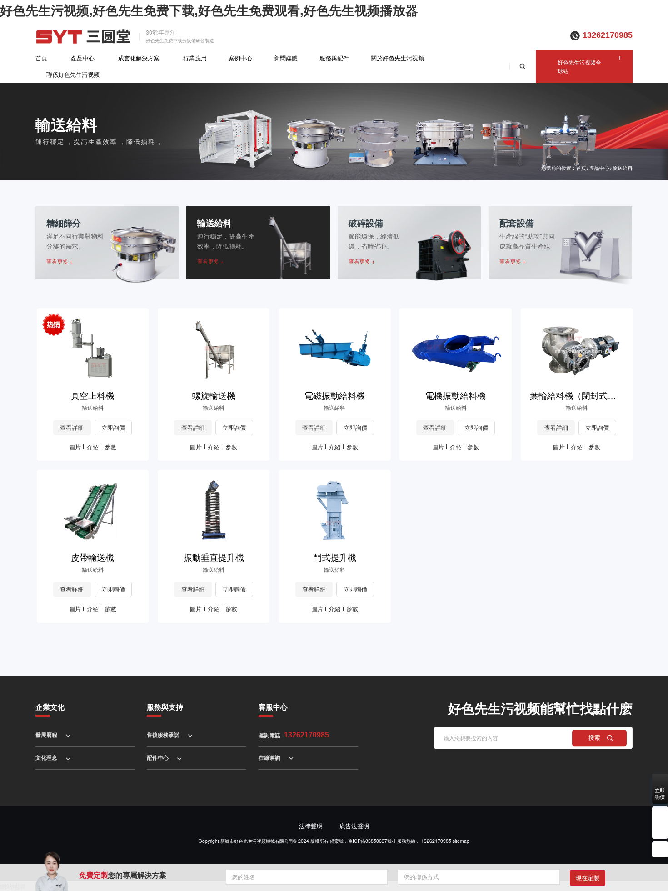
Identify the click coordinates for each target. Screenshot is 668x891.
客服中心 (273, 707)
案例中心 (240, 58)
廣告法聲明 (354, 825)
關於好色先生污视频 (397, 58)
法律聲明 (311, 825)
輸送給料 (623, 167)
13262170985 (608, 35)
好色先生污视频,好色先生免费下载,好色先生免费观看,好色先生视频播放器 (209, 9)
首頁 (41, 58)
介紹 (93, 447)
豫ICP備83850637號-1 (372, 840)
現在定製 (587, 877)
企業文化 (50, 707)
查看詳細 (72, 427)
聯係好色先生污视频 (73, 74)
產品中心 (83, 58)
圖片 (75, 447)
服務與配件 (334, 58)
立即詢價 (113, 427)
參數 (110, 447)
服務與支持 (165, 707)
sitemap (461, 840)
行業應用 (195, 58)
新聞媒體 (286, 58)
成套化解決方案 (139, 58)
